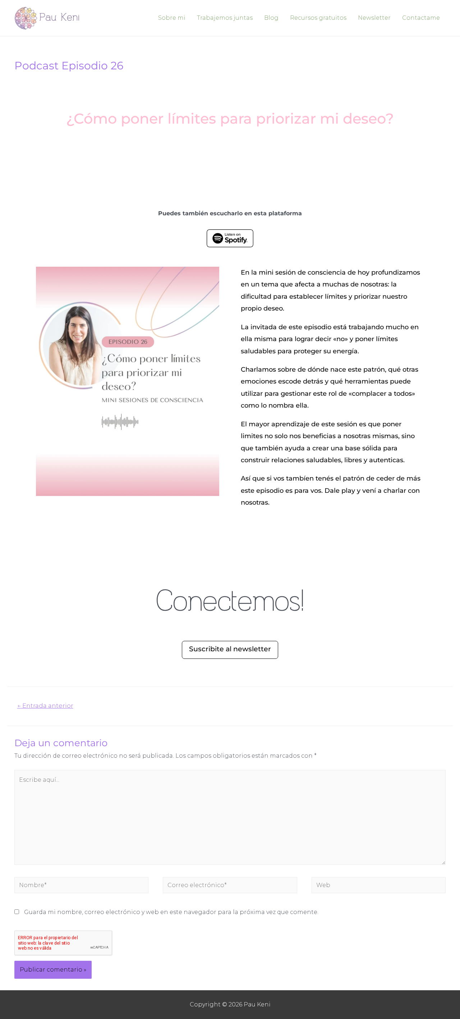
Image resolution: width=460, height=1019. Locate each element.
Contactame (421, 17)
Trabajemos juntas (225, 17)
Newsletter (374, 17)
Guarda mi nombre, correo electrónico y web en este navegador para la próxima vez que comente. (171, 912)
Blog (271, 17)
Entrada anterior (45, 705)
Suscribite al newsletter (230, 649)
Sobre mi (171, 17)
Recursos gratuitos (318, 17)
